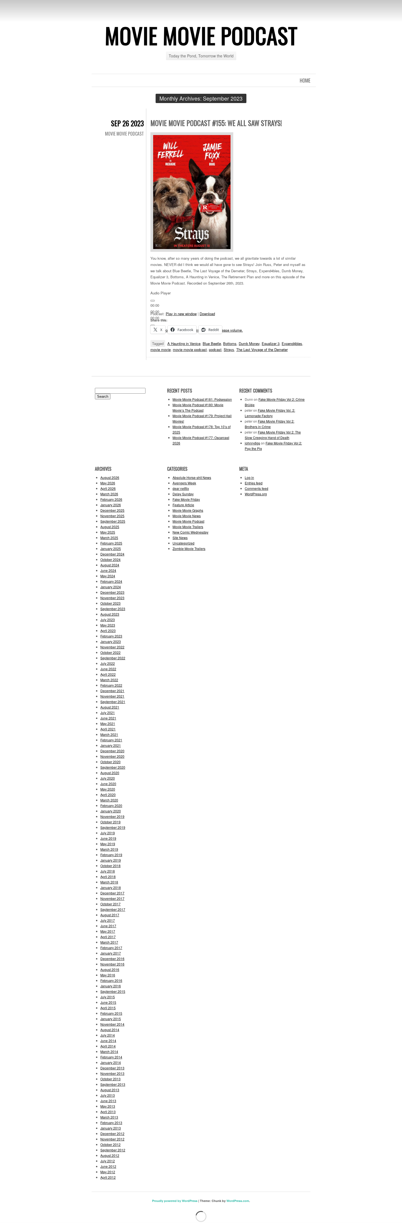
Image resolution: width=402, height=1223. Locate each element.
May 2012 (107, 1171)
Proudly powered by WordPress (174, 1201)
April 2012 (108, 1177)
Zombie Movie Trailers (189, 548)
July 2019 (107, 832)
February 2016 (111, 980)
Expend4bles (292, 343)
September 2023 (112, 608)
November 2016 (112, 964)
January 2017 (110, 953)
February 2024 (111, 581)
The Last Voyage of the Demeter (262, 349)
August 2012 (109, 1155)
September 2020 (112, 767)
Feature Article (183, 504)
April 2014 (108, 1046)
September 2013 (112, 1084)
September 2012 (112, 1150)
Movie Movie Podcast (201, 35)
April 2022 (108, 674)
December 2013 (112, 1068)
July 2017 (107, 920)
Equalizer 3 (270, 343)
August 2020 (109, 772)
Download (207, 313)
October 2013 (110, 1078)
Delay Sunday (183, 493)
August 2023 (109, 614)
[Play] (152, 301)
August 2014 (109, 1029)
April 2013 (108, 1111)
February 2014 (111, 1057)
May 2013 (107, 1106)
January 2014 (110, 1062)
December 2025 (112, 510)
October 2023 (110, 603)
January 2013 (110, 1128)
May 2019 (107, 843)
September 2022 (112, 658)
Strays (229, 349)
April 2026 (108, 488)
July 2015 (107, 996)
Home (305, 80)
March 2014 (109, 1051)
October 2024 (110, 559)
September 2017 (112, 909)
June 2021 (108, 718)
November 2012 (112, 1139)
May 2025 (107, 532)
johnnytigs (252, 443)
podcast (215, 349)
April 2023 (108, 630)
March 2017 (109, 942)
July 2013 (107, 1095)
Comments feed (256, 488)
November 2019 (112, 816)
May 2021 (107, 723)
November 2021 (112, 696)
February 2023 (111, 636)
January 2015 (110, 1018)
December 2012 (112, 1133)
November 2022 (112, 647)
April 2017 (108, 936)
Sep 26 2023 (127, 123)
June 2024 (108, 570)
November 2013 (112, 1073)
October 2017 (110, 904)
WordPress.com (237, 1201)
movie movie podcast (190, 349)
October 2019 (110, 822)
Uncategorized (183, 543)
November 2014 (112, 1024)
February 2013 (111, 1122)
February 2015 (111, 1013)
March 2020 (109, 800)
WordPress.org (256, 493)
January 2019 (110, 860)
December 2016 (112, 958)
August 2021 (109, 707)
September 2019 (112, 827)
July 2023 (107, 619)
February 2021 (111, 740)
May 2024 (107, 576)
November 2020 (112, 756)
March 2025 (109, 537)
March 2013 (109, 1117)
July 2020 (107, 778)
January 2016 (110, 986)
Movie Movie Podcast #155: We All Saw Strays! (216, 123)
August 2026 (109, 477)
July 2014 (107, 1035)
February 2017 (111, 947)
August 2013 (109, 1089)
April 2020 (108, 794)
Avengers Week (184, 483)
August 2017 (109, 914)
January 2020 (110, 811)
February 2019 (111, 854)
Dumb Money (249, 343)
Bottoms (230, 343)
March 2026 (109, 493)
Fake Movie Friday (186, 499)
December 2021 (112, 690)
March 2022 (109, 679)
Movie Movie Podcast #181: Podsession (202, 399)
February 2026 (111, 499)
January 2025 (110, 548)
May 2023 (107, 625)
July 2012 (107, 1160)
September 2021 (112, 701)
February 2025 (111, 543)
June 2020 (108, 783)
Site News (180, 537)
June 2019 (108, 838)
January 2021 (110, 745)
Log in (249, 477)
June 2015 (108, 1002)
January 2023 (110, 641)
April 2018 (108, 876)
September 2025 (112, 521)
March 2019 (109, 849)
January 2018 (110, 887)
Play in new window (181, 313)
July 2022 (107, 663)
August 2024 (109, 565)
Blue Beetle (212, 343)
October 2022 (110, 652)
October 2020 (110, 761)
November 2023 (112, 597)
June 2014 (108, 1040)
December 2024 (112, 554)
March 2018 (109, 882)
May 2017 (107, 931)
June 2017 (108, 925)
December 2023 (112, 592)
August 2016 (109, 969)
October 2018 (110, 865)
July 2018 (107, 871)
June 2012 (108, 1166)
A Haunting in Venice (183, 343)
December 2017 (112, 893)
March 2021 (109, 734)
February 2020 (111, 805)
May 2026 (107, 483)
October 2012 (110, 1144)
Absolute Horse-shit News (192, 477)
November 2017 (112, 898)
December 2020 (112, 750)
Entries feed (254, 483)
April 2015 (108, 1007)
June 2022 (108, 668)
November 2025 (112, 515)
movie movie (160, 349)
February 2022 (111, 685)
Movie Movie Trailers (188, 526)
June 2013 (108, 1100)
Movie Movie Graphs (188, 510)
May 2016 (107, 975)
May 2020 (107, 789)
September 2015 (112, 991)
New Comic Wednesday (190, 532)
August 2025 (109, 526)
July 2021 (107, 712)
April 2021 (108, 729)
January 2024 (110, 586)
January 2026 (110, 504)
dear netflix (181, 488)
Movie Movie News (187, 515)
